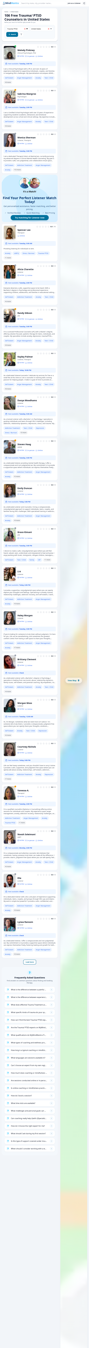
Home (6, 12)
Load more (30, 962)
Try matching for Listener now (29, 217)
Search (13, 34)
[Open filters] (21, 34)
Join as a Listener (74, 3)
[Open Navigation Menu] (84, 3)
